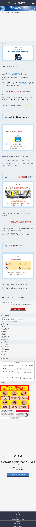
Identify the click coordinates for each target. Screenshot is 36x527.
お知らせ (4, 348)
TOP (2, 12)
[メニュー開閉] (33, 3)
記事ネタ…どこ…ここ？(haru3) (9, 321)
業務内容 (4, 334)
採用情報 (4, 333)
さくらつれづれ (5, 349)
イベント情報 (5, 344)
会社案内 (18, 514)
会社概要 (4, 331)
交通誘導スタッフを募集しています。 (10, 318)
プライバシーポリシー (7, 328)
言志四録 (4, 356)
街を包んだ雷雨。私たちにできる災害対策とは (12, 319)
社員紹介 (4, 337)
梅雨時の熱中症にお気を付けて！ (9, 302)
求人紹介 (4, 354)
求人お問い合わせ (6, 336)
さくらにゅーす (5, 351)
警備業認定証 (5, 339)
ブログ (7, 12)
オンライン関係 (5, 346)
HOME (3, 326)
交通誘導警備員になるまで (8, 329)
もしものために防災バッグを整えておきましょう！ (22, 304)
